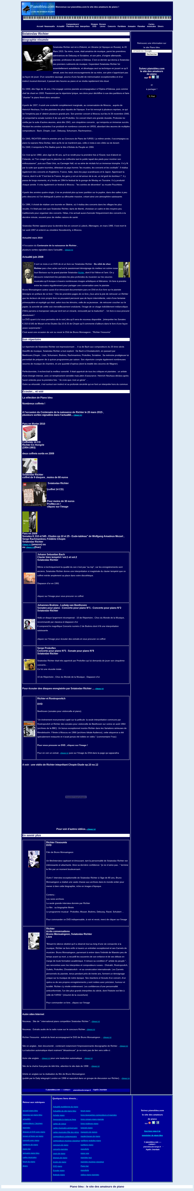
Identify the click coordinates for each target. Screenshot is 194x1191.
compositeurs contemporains (65, 1136)
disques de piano (60, 1158)
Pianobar (141, 26)
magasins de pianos (89, 1132)
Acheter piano (59, 1115)
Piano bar (85, 1166)
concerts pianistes (60, 1149)
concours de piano (60, 1145)
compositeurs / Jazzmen (33, 1123)
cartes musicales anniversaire (65, 1128)
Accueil (40, 26)
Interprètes (85, 26)
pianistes (26, 1128)
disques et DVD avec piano (34, 1132)
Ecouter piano (59, 1170)
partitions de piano (30, 1145)
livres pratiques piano (89, 1124)
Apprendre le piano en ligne (64, 1119)
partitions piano (87, 1145)
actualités (27, 1119)
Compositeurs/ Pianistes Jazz (72, 25)
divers (25, 1166)
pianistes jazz (86, 1158)
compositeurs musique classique (66, 1141)
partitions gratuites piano (91, 1141)
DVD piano (57, 1166)
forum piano (85, 1111)
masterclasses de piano (90, 1136)
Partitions (122, 26)
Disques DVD (94, 25)
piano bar (27, 1149)
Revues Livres (102, 25)
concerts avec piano (31, 1140)
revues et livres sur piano (33, 1136)
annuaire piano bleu (31, 1153)
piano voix (85, 1153)
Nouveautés (49, 26)
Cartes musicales (151, 25)
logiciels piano (87, 1128)
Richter (81, 273)
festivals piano (59, 1175)
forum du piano (29, 1162)
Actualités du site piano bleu (64, 1111)
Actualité (60, 26)
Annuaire (132, 26)
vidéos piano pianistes (90, 1175)
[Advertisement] (152, 1162)
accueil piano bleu (30, 1111)
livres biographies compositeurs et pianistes (99, 1115)
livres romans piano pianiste (92, 1119)
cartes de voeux (59, 1124)
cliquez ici (69, 250)
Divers (161, 26)
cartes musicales (30, 1157)
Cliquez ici (27, 545)
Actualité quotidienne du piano (65, 1107)
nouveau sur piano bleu (32, 1115)
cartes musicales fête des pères (66, 1132)
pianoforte (85, 1149)
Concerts (112, 26)
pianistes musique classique (92, 1162)
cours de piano (59, 1153)
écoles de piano (59, 1162)
